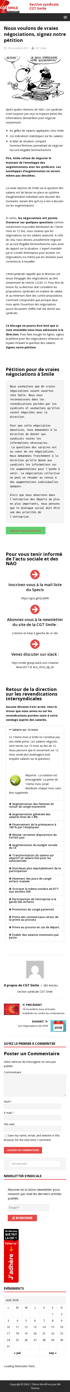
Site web (9, 1124)
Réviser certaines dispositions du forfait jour (33, 836)
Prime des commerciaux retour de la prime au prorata (33, 918)
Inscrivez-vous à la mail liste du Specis (35, 587)
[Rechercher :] (35, 1164)
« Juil (17, 1353)
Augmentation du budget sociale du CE (33, 846)
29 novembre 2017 (18, 48)
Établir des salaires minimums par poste (34, 936)
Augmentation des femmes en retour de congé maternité (31, 805)
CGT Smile (40, 48)
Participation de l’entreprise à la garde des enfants (32, 900)
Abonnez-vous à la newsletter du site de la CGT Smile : (35, 622)
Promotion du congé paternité (33, 909)
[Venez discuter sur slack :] (35, 644)
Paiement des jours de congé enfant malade (30, 880)
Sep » (53, 1353)
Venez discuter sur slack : (35, 654)
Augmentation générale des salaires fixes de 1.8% (29, 815)
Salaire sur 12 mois (25, 729)
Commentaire (12, 1072)
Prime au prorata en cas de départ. (36, 927)
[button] (64, 17)
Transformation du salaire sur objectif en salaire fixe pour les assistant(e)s (31, 858)
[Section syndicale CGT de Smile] (35, 11)
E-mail (8, 1113)
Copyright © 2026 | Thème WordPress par (33, 1384)
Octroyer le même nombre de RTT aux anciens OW (34, 890)
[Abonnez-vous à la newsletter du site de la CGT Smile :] (35, 609)
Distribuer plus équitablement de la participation (35, 869)
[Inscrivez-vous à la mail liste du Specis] (35, 574)
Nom (7, 1101)
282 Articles (50, 985)
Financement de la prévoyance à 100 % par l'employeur (32, 826)
